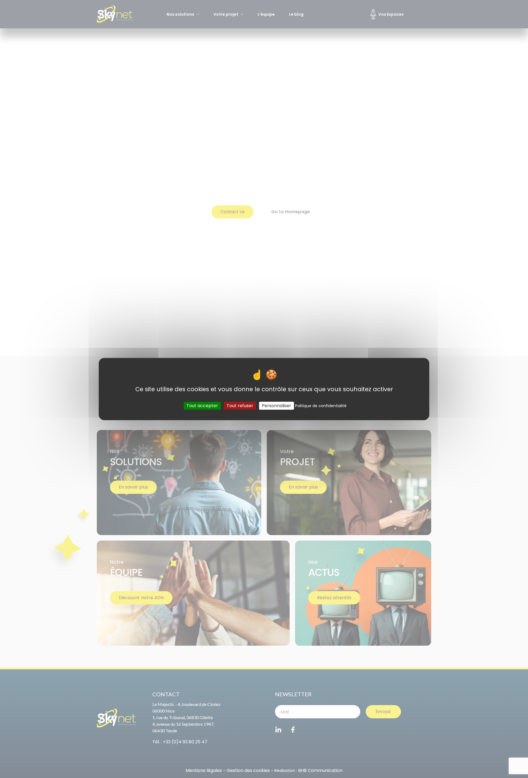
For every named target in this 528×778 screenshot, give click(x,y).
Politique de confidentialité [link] (320, 406)
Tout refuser (240, 405)
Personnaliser (276, 405)
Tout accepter (202, 405)
